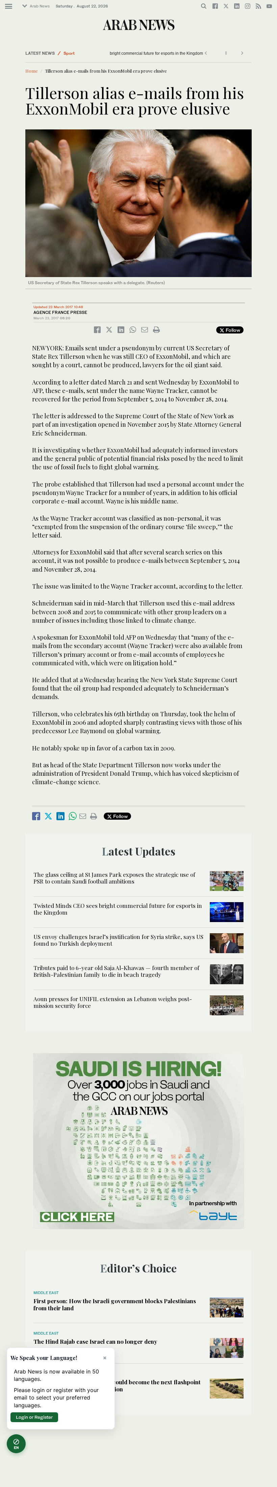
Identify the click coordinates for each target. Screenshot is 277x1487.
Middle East (46, 1292)
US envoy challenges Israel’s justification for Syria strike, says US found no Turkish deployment (118, 940)
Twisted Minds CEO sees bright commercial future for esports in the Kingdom (182, 53)
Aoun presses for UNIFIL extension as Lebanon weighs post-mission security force (112, 1002)
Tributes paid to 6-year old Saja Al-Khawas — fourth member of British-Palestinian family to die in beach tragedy (116, 971)
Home (31, 71)
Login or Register (34, 1417)
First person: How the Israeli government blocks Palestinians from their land (114, 1304)
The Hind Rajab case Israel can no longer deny (95, 1341)
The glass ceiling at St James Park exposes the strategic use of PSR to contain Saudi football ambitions (114, 878)
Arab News (40, 6)
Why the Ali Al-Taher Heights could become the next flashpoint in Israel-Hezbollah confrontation (117, 1385)
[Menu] (8, 6)
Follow (232, 330)
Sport (69, 53)
